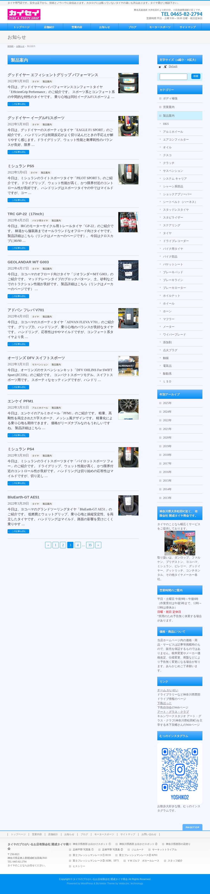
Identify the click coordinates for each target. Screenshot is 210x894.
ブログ (84, 834)
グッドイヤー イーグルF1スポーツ (36, 118)
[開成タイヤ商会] (24, 15)
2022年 (167, 420)
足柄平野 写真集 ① (83, 849)
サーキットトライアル (164, 849)
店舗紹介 (53, 834)
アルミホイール (40, 407)
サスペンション (40, 364)
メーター (169, 326)
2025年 (167, 403)
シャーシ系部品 (173, 186)
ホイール (169, 303)
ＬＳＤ (167, 381)
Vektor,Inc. (124, 883)
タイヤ (35, 81)
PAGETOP (192, 827)
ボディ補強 (170, 98)
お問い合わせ (149, 834)
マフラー (169, 319)
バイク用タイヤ (40, 220)
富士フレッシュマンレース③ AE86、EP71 (96, 860)
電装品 (167, 365)
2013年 (167, 497)
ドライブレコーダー (176, 241)
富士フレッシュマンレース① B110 (92, 855)
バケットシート (173, 264)
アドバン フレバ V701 (26, 310)
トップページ (18, 834)
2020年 (167, 437)
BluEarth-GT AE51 (23, 497)
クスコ (167, 155)
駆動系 (167, 373)
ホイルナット (171, 295)
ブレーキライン (173, 280)
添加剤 (167, 342)
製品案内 (47, 81)
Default (173, 66)
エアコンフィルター (176, 139)
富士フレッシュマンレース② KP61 (138, 855)
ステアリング (171, 225)
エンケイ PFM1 (20, 401)
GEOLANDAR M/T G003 (28, 262)
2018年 (167, 454)
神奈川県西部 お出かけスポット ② (138, 844)
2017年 (167, 463)
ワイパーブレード (174, 334)
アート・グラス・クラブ (173, 711)
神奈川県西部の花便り (178, 844)
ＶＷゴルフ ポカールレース (143, 860)
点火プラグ (170, 350)
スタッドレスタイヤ (176, 209)
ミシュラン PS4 (21, 449)
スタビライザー (173, 217)
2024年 (167, 411)
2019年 (167, 446)
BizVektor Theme (105, 883)
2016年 (167, 472)
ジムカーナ (137, 849)
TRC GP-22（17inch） (27, 214)
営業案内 (169, 107)
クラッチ (169, 163)
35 (90, 545)
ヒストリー (79, 866)
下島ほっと (164, 703)
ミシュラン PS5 (21, 166)
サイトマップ (127, 834)
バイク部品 (170, 256)
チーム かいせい (167, 690)
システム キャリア (175, 178)
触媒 (166, 358)
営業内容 (37, 834)
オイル (167, 147)
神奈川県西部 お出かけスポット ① (92, 844)
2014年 (167, 489)
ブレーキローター (174, 287)
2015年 (167, 480)
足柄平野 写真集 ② (112, 849)
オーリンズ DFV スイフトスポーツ (36, 358)
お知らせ (69, 834)
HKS (166, 123)
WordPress (87, 883)
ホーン (167, 311)
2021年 (167, 429)
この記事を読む (19, 104)
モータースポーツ (104, 834)
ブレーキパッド (173, 272)
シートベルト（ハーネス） (180, 201)
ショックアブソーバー (177, 194)
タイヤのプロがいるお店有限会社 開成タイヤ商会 (100, 879)
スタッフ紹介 (175, 860)
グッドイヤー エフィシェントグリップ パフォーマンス (53, 75)
